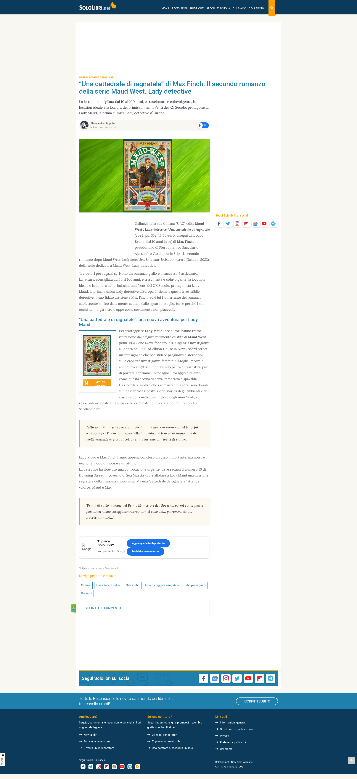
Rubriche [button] (197, 8)
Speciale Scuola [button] (218, 8)
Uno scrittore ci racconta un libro (172, 748)
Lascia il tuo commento (102, 608)
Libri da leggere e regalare (162, 585)
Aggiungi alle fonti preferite (148, 543)
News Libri (132, 585)
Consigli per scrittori (164, 734)
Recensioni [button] (180, 8)
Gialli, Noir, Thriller (108, 585)
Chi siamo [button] (239, 8)
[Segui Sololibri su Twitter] (228, 223)
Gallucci (86, 593)
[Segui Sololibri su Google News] (256, 223)
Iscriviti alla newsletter (145, 551)
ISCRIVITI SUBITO (257, 701)
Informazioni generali (233, 722)
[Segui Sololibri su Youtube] (265, 223)
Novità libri (90, 734)
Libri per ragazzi (195, 585)
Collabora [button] (257, 8)
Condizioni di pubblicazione (237, 729)
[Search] (271, 8)
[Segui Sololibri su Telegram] (274, 223)
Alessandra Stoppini (102, 123)
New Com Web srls (242, 762)
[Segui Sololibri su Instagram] (238, 223)
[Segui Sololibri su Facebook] (219, 223)
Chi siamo (226, 749)
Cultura (86, 585)
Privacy (224, 735)
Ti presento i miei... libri (166, 741)
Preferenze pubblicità (233, 742)
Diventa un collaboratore (99, 748)
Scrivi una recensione (97, 741)
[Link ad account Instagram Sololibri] (98, 766)
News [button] (165, 8)
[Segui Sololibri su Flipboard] (247, 223)
